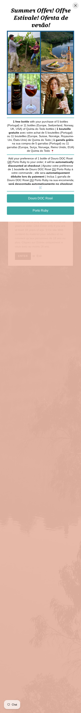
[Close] (75, 5)
